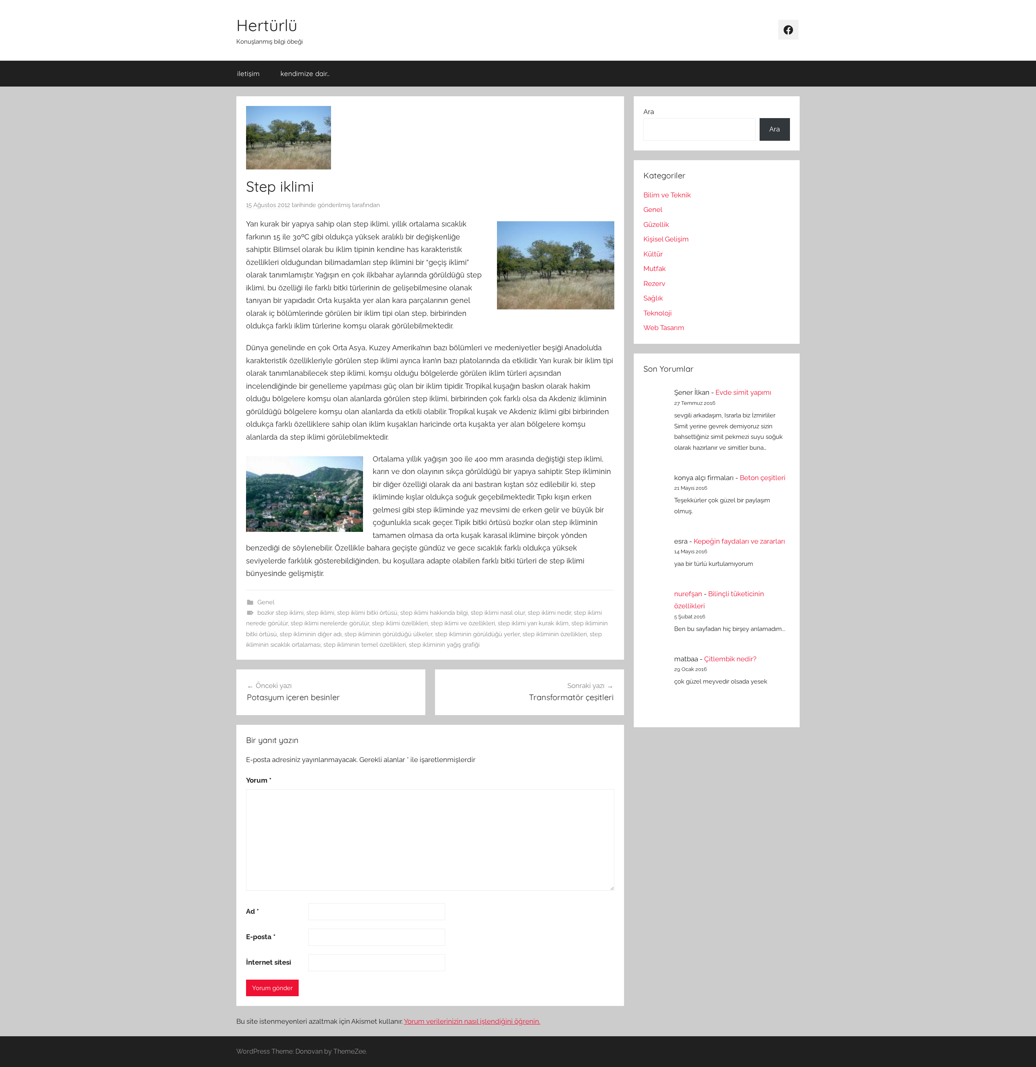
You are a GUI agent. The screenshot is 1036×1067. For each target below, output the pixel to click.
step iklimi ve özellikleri (463, 623)
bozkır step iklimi (280, 612)
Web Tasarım (663, 328)
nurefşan (688, 594)
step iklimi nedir (549, 612)
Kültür (653, 254)
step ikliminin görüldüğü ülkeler (388, 634)
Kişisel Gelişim (666, 239)
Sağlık (653, 298)
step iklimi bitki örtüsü (367, 612)
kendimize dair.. (304, 73)
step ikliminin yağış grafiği (444, 644)
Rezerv (654, 283)
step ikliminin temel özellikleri (364, 644)
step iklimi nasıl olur (498, 612)
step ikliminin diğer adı (311, 634)
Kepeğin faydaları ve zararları (739, 541)
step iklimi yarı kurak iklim (533, 623)
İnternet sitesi (268, 962)
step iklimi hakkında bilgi (434, 612)
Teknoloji (657, 313)
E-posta (261, 937)
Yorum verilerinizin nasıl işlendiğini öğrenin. (472, 1021)
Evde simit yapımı (743, 392)
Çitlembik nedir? (730, 659)
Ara (648, 112)
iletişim (248, 73)
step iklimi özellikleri (400, 623)
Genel (265, 602)
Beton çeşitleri (762, 478)
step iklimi (320, 612)
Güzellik (656, 224)
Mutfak (654, 269)
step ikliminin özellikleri (554, 634)
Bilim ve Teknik (667, 195)
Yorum (259, 780)
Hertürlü (266, 25)
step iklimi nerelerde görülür (330, 623)
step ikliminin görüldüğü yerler (477, 634)
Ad (252, 911)
